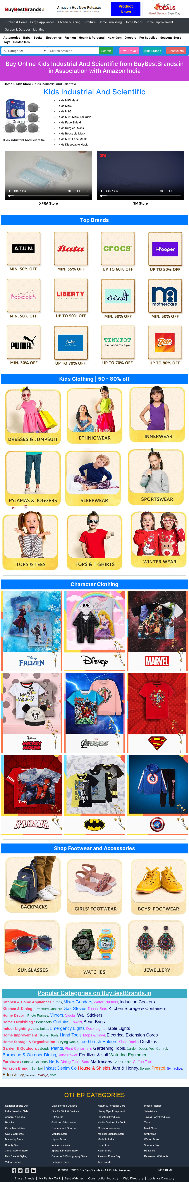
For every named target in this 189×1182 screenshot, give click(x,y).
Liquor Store (58, 1139)
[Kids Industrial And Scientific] (21, 116)
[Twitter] (20, 1170)
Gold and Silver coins (63, 1122)
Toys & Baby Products (157, 1116)
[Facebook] (14, 1170)
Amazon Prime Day (109, 1156)
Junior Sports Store (16, 1150)
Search (106, 51)
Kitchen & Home (16, 22)
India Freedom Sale (16, 1111)
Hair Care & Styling (16, 1156)
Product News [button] (126, 9)
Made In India (106, 1139)
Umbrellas (150, 1133)
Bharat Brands (24, 1178)
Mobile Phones (152, 1105)
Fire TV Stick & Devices (65, 1111)
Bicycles (10, 1122)
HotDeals (149, 1150)
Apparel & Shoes (15, 1116)
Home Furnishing (110, 22)
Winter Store (151, 1139)
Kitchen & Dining (68, 22)
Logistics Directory (161, 1178)
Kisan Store (104, 1150)
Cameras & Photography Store (69, 1156)
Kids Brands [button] (152, 51)
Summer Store (152, 1145)
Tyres (147, 1122)
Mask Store (150, 1128)
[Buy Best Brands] (24, 8)
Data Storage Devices (64, 1105)
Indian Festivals (60, 1145)
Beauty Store (12, 1145)
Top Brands (104, 1161)
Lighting (38, 29)
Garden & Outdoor (17, 29)
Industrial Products (109, 1116)
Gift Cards (57, 1116)
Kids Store (104, 1145)
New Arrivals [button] (129, 51)
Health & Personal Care (111, 1105)
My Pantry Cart (49, 1178)
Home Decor (133, 22)
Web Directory (133, 1178)
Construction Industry (103, 1178)
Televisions (150, 1111)
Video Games (13, 1161)
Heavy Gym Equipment (111, 1111)
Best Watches (74, 1178)
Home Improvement (159, 22)
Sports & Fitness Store (64, 1150)
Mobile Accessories (109, 1128)
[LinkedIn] (33, 1170)
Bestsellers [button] (176, 51)
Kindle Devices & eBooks (112, 1122)
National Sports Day (16, 1105)
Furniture (89, 22)
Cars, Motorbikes (15, 1128)
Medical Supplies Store (111, 1133)
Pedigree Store (60, 1161)
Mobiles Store (59, 1133)
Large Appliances (42, 22)
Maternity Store (14, 1139)
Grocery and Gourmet (64, 1128)
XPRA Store (48, 203)
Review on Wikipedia (156, 1156)
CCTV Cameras (14, 1133)
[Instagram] (27, 1170)
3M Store (140, 203)
